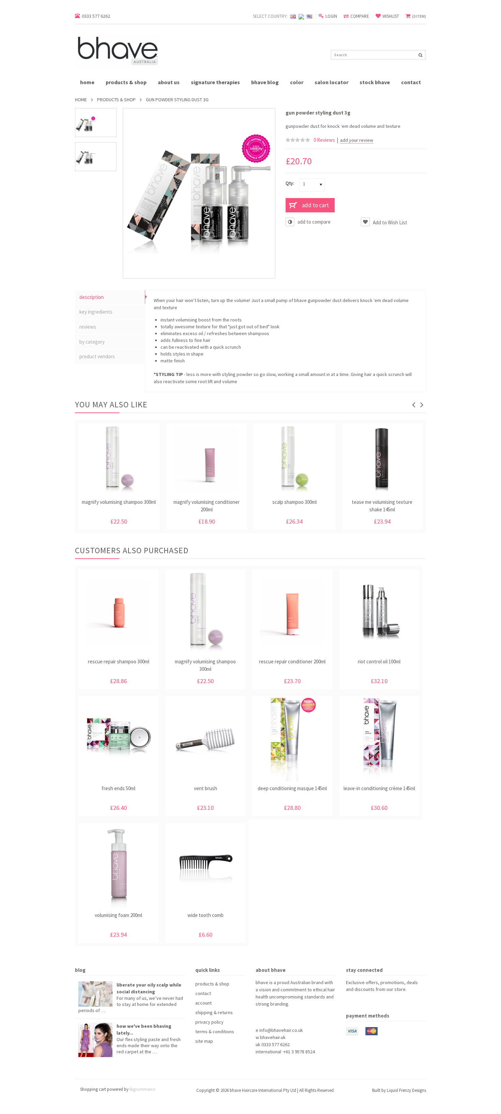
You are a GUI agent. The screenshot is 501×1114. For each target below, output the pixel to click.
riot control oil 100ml (379, 661)
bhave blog (265, 82)
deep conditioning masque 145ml (292, 788)
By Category (92, 341)
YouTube (374, 1001)
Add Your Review (356, 140)
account (203, 1003)
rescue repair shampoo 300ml (118, 661)
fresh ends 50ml (118, 788)
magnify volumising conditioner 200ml (206, 506)
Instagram (387, 1001)
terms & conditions (214, 1031)
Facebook (350, 1001)
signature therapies (215, 82)
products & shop (126, 82)
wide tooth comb (205, 915)
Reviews (87, 326)
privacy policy (209, 1022)
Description (91, 297)
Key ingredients (95, 311)
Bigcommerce (142, 1089)
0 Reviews (324, 140)
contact (411, 82)
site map (204, 1041)
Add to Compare (314, 222)
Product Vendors (97, 356)
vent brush (205, 788)
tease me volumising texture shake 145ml (382, 506)
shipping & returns (214, 1012)
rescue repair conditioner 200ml (292, 661)
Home (81, 99)
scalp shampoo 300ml (294, 502)
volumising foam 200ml (118, 915)
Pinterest (362, 1001)
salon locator (331, 82)
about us (169, 82)
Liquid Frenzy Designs (406, 1090)
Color (296, 82)
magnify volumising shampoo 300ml (119, 502)
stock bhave (375, 82)
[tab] (110, 297)
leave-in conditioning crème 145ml (379, 788)
